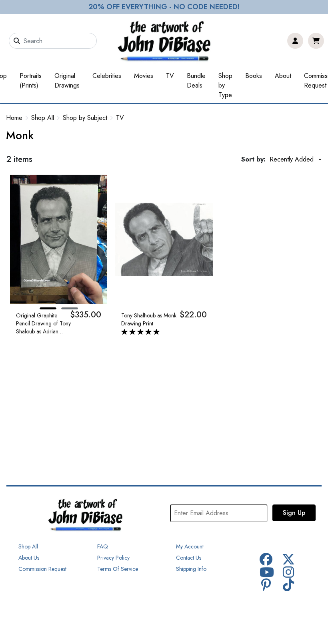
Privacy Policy (113, 558)
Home (14, 117)
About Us (28, 558)
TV (170, 75)
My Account (190, 546)
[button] (48, 308)
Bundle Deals (196, 80)
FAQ (102, 546)
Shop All (42, 118)
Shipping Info (191, 569)
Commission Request (42, 569)
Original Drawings (67, 80)
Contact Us (188, 558)
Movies (143, 75)
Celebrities (106, 75)
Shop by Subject (85, 118)
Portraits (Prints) (31, 80)
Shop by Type (225, 85)
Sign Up (294, 512)
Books (253, 75)
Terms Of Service (117, 569)
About (283, 75)
